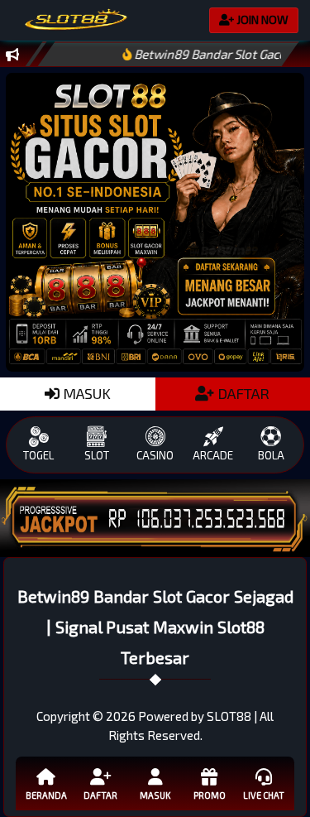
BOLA (271, 455)
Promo (209, 795)
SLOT (96, 455)
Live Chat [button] (263, 795)
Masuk (155, 795)
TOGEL (38, 455)
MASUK (85, 393)
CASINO (155, 455)
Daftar (100, 795)
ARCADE (213, 455)
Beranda (46, 795)
